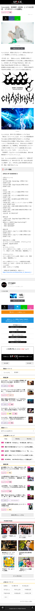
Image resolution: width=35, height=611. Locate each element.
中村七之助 (17, 589)
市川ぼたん (7, 589)
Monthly (29, 439)
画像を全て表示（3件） (18, 48)
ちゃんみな (7, 372)
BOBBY (16, 372)
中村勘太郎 (17, 593)
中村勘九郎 (28, 589)
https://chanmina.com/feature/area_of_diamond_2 (17, 272)
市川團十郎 (15, 586)
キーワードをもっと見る (26, 601)
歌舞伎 (5, 586)
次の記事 (29, 363)
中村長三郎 (28, 593)
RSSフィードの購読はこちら (18, 312)
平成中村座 (7, 593)
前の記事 (6, 363)
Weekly (17, 439)
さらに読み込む (17, 576)
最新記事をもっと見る (17, 515)
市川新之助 (25, 586)
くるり (5, 597)
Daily (5, 439)
